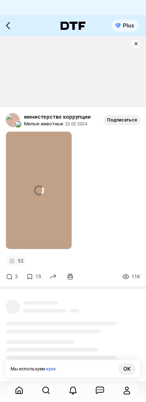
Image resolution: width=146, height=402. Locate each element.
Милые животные (43, 123)
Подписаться (122, 120)
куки (51, 368)
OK (126, 369)
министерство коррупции (57, 117)
